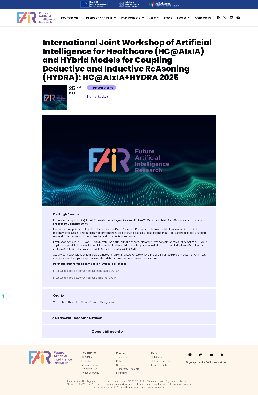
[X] (225, 17)
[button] (80, 17)
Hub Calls (156, 357)
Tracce (160, 387)
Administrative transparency (89, 367)
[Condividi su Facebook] (128, 331)
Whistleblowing (90, 372)
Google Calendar (88, 318)
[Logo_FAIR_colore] (36, 17)
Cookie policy (160, 384)
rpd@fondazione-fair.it (132, 387)
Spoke (120, 365)
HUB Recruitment (161, 360)
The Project (123, 357)
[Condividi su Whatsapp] (146, 331)
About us (86, 356)
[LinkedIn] (231, 17)
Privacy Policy (144, 384)
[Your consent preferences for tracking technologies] (3, 296)
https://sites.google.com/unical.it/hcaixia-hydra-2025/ (86, 270)
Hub (118, 360)
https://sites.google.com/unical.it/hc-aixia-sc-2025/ (84, 277)
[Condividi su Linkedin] (137, 331)
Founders (86, 361)
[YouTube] (238, 17)
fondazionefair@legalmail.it (120, 384)
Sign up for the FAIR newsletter (206, 362)
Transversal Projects (127, 368)
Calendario (61, 318)
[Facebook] (218, 17)
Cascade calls (159, 365)
